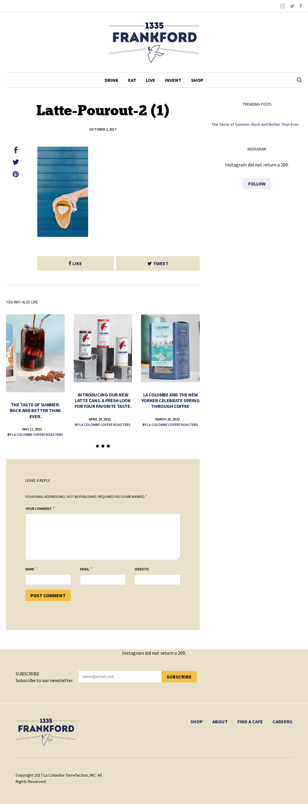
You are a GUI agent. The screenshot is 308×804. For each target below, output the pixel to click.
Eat (132, 80)
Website (142, 569)
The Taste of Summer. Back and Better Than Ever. (35, 410)
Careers (282, 722)
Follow (257, 184)
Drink (112, 80)
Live (150, 80)
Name (29, 569)
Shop (197, 80)
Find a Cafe (250, 722)
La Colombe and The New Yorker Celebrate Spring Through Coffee (170, 400)
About (220, 722)
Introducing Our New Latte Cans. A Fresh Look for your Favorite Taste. (103, 400)
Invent (173, 80)
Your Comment (38, 508)
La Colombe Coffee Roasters (37, 434)
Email (84, 569)
